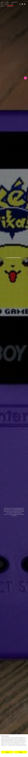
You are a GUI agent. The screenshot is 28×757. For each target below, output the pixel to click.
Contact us (14, 2)
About (7, 2)
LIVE (12, 4)
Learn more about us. (5, 748)
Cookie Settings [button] (14, 755)
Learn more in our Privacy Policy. (8, 747)
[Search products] (25, 78)
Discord (7, 4)
